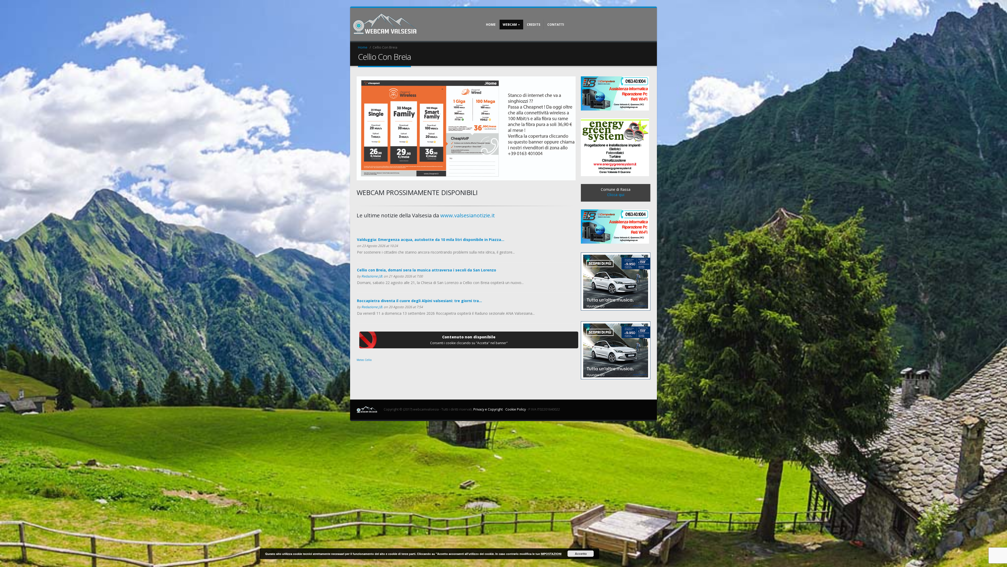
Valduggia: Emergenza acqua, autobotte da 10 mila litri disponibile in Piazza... (430, 239)
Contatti (555, 24)
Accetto (581, 553)
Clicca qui (615, 194)
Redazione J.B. (372, 276)
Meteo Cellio (364, 360)
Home (491, 24)
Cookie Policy (515, 409)
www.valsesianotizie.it (467, 215)
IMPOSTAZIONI (551, 554)
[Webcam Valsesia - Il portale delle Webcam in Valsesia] (385, 24)
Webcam (510, 24)
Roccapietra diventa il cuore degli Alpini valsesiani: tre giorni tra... (419, 300)
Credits (533, 24)
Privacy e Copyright (488, 409)
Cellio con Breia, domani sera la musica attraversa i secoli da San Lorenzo (426, 269)
